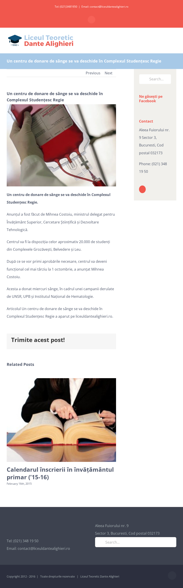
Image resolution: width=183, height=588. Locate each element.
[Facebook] (142, 189)
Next (108, 73)
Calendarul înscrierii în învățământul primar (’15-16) (60, 473)
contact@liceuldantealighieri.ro (44, 548)
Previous (93, 73)
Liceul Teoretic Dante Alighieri (99, 576)
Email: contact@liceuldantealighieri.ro (104, 6)
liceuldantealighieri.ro (94, 316)
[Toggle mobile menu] (174, 40)
